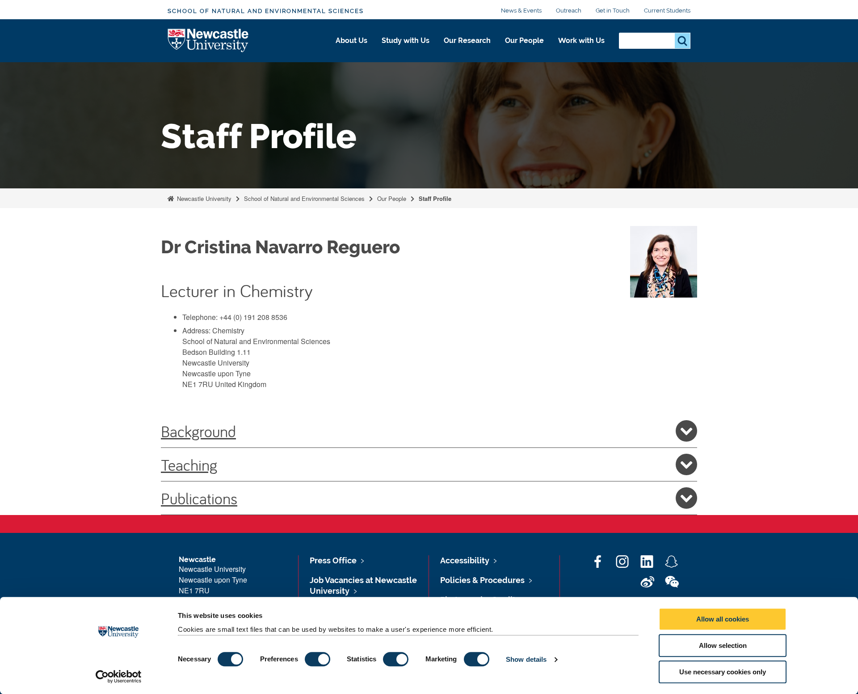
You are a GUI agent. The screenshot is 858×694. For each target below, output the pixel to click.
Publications (199, 498)
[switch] (317, 659)
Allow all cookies (722, 619)
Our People (524, 40)
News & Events (521, 10)
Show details (526, 659)
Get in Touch (613, 10)
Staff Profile (435, 198)
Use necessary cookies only (722, 672)
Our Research (467, 40)
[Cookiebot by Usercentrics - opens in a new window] (119, 676)
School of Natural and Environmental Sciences (266, 11)
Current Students (667, 10)
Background (198, 431)
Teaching (189, 464)
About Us (351, 40)
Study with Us (405, 40)
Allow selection (723, 645)
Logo (208, 41)
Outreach (568, 10)
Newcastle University (203, 198)
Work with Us (581, 40)
